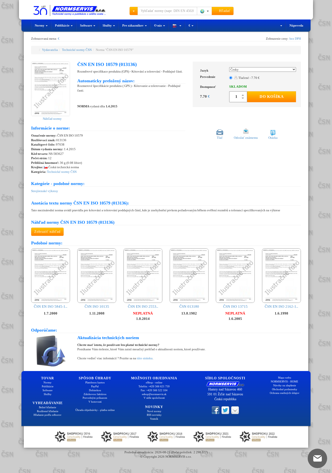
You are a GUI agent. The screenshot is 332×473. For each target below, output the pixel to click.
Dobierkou (95, 390)
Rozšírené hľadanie (47, 411)
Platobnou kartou (95, 382)
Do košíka (272, 96)
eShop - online (154, 382)
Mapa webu (284, 377)
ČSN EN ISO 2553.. (143, 306)
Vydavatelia (50, 50)
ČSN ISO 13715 (235, 306)
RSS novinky (154, 414)
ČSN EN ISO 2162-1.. (281, 306)
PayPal (95, 386)
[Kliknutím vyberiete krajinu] (204, 11)
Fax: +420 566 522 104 (154, 390)
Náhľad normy (52, 119)
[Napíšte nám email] (235, 409)
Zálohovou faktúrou (95, 394)
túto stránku (145, 358)
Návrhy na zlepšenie (284, 385)
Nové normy (154, 411)
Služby (108, 25)
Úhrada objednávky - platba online (95, 409)
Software (86, 25)
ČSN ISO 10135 (97, 306)
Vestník (154, 418)
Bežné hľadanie (47, 407)
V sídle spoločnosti (154, 397)
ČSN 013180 (189, 306)
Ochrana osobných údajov (284, 392)
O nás (158, 25)
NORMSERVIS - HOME (284, 381)
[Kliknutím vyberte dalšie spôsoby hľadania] (134, 11)
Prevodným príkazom (95, 397)
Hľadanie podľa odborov (47, 414)
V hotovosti (95, 401)
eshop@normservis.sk (154, 394)
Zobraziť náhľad (47, 231)
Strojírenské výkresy (44, 191)
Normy (40, 25)
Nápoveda (296, 25)
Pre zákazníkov (133, 25)
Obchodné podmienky (284, 389)
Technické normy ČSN (77, 50)
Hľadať (224, 11)
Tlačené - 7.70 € (249, 78)
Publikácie (62, 25)
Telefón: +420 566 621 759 (154, 386)
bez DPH (295, 38)
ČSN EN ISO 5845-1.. (50, 306)
